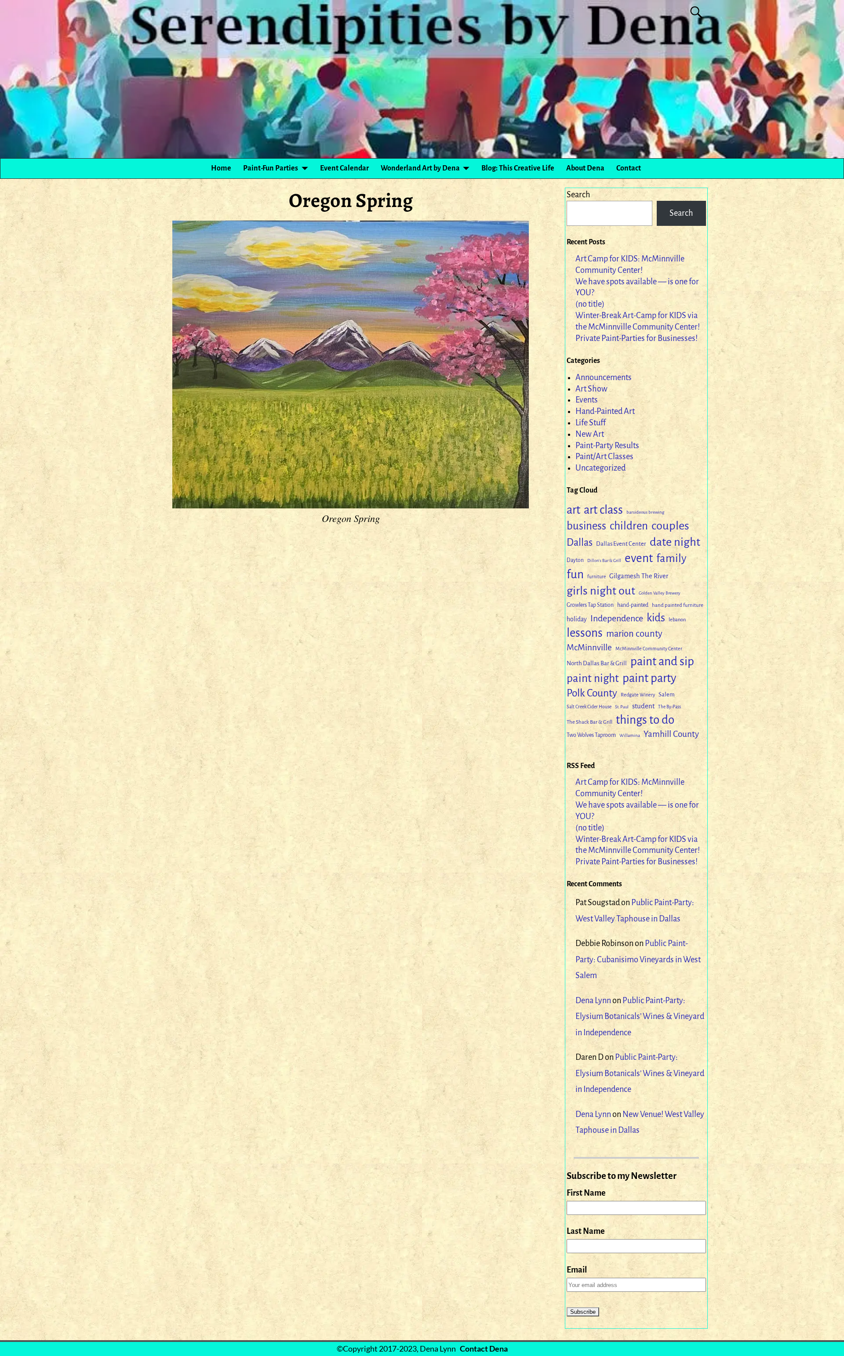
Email (577, 1269)
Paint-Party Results (607, 445)
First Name (586, 1193)
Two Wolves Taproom (591, 735)
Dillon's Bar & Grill (604, 560)
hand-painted (632, 605)
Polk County (592, 693)
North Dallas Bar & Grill (597, 663)
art (573, 510)
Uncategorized (600, 468)
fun (575, 574)
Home (221, 168)
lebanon (677, 620)
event (639, 558)
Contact (628, 168)
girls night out (601, 590)
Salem (666, 694)
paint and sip (662, 661)
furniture (596, 576)
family (671, 558)
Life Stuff (590, 422)
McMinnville (589, 647)
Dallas (580, 542)
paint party (649, 678)
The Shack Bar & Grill (589, 722)
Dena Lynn (593, 1000)
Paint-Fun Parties (270, 168)
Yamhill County (671, 734)
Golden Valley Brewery (659, 593)
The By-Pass (669, 706)
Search (578, 194)
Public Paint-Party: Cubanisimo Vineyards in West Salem (638, 959)
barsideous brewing (645, 512)
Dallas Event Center (621, 543)
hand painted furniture (677, 605)
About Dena (585, 168)
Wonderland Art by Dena (420, 168)
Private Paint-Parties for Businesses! (636, 338)
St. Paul (622, 706)
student (643, 706)
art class (603, 510)
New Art (589, 434)
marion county (634, 634)
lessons (585, 633)
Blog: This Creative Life (517, 168)
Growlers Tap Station (590, 605)
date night (675, 542)
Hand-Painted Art (605, 411)
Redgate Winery (638, 694)
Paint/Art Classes (604, 456)
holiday (577, 619)
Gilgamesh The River (638, 576)
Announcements (603, 377)
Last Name (586, 1231)
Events (586, 399)
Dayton (575, 560)
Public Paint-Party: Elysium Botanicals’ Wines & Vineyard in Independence (639, 1016)
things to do (645, 720)
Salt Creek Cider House (589, 706)
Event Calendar (344, 168)
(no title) (589, 304)
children (629, 526)
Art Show (591, 388)
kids (656, 618)
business (586, 526)
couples (670, 525)
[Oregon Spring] (350, 364)
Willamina (629, 735)
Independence (616, 618)
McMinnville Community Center (648, 648)
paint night (593, 678)
